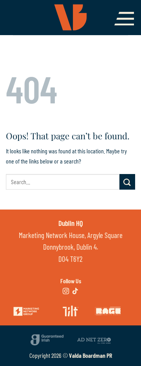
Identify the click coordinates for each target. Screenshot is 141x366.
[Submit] (127, 181)
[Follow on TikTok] (75, 291)
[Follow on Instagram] (66, 291)
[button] (124, 18)
